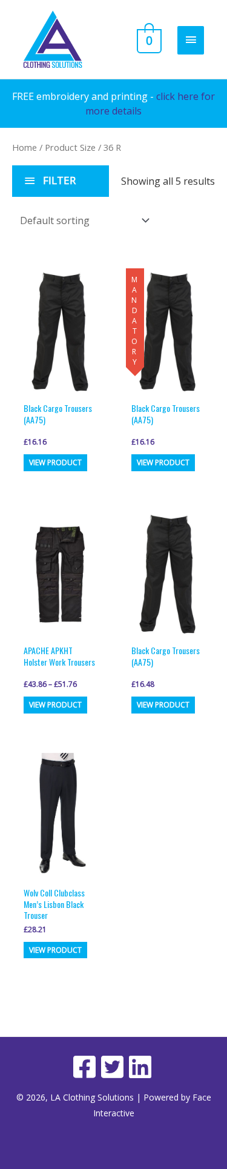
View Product (55, 462)
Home (24, 147)
